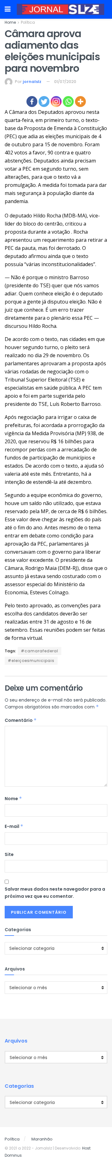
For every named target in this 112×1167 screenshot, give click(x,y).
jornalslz (32, 82)
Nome (13, 798)
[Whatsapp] (68, 101)
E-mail (14, 826)
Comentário (21, 720)
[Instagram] (56, 101)
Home (10, 22)
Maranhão (42, 1139)
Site (9, 854)
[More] (80, 101)
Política (28, 22)
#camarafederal (39, 651)
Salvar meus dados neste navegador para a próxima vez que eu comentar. (55, 892)
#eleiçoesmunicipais (31, 660)
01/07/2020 (65, 82)
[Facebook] (31, 101)
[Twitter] (44, 101)
